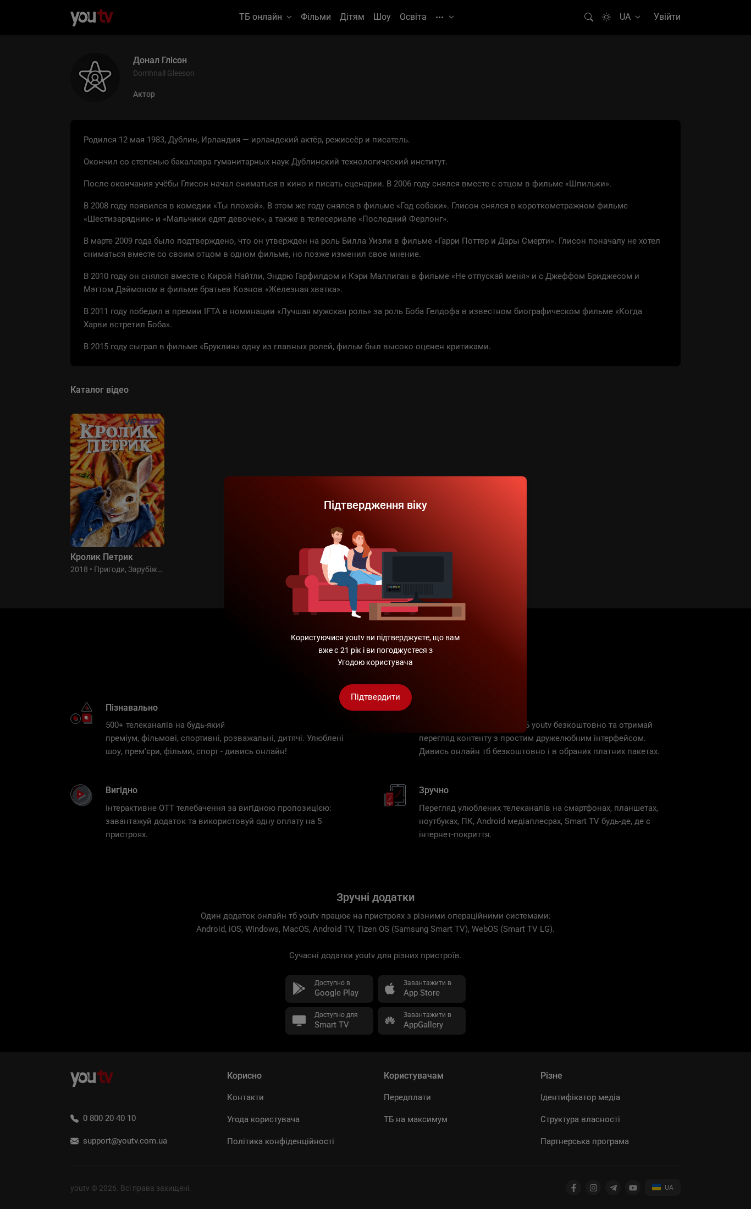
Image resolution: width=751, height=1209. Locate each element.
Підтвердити (375, 697)
